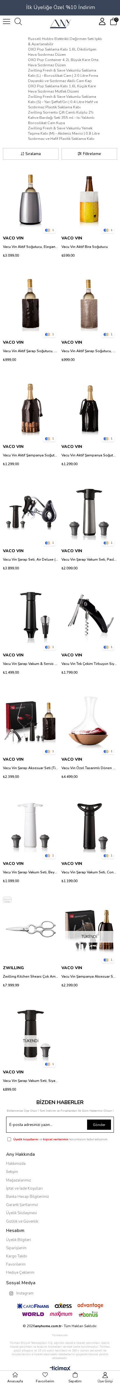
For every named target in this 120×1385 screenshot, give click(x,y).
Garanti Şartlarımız (22, 1204)
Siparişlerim (16, 1248)
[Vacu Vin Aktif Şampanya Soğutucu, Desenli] (31, 408)
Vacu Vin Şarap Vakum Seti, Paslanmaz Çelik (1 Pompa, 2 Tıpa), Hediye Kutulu (89, 559)
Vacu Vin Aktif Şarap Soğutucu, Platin (89, 351)
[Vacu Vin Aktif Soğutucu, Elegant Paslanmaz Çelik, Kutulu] (31, 199)
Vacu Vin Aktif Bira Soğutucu (84, 246)
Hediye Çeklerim (20, 1272)
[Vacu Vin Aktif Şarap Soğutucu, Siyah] (31, 303)
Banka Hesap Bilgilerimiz (27, 1196)
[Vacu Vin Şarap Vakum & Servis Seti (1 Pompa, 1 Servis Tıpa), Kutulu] (31, 616)
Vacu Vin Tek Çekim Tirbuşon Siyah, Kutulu (89, 663)
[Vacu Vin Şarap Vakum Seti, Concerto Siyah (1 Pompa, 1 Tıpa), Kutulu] (89, 825)
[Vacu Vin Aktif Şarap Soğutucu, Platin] (89, 303)
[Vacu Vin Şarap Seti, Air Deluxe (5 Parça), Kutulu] (31, 512)
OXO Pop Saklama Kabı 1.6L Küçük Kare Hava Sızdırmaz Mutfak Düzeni (62, 89)
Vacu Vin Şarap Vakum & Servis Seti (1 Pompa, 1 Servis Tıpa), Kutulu (31, 663)
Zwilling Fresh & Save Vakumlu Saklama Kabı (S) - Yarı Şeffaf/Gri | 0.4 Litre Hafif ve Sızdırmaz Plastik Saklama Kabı (63, 102)
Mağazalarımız (18, 1180)
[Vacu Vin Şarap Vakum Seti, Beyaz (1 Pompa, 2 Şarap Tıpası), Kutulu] (31, 825)
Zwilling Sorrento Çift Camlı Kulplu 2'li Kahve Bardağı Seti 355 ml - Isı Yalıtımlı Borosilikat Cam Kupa (61, 118)
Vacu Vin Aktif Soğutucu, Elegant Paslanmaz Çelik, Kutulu (31, 246)
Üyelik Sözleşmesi (21, 1213)
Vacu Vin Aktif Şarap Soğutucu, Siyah (31, 351)
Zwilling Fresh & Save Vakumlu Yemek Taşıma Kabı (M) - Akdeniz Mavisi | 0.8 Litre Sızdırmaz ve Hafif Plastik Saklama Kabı (64, 133)
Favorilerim (16, 1264)
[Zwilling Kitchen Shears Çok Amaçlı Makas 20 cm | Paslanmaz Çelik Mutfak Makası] (31, 929)
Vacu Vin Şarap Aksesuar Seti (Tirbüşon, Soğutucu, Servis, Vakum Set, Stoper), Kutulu (31, 768)
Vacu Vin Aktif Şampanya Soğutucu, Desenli (31, 455)
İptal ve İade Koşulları (24, 1188)
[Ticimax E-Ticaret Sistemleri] (60, 1369)
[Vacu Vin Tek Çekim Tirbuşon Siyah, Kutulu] (89, 616)
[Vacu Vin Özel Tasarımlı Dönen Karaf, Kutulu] (89, 720)
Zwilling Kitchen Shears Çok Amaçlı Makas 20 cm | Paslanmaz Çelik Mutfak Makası (31, 976)
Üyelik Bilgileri (18, 1239)
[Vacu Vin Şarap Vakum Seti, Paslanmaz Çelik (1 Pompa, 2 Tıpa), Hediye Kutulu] (89, 512)
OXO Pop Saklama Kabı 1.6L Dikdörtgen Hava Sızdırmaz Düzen (62, 52)
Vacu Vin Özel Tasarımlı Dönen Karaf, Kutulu (89, 768)
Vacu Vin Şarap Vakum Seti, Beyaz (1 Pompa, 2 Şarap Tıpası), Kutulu (31, 872)
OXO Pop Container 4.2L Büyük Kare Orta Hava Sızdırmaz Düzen (63, 62)
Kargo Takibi (16, 1256)
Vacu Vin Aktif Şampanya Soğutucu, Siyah (89, 455)
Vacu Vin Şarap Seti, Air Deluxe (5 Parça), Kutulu (31, 559)
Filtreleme (92, 154)
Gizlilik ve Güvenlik (22, 1221)
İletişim (12, 1171)
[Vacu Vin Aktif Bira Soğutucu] (89, 199)
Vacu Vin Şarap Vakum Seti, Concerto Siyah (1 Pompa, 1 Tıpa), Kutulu (89, 872)
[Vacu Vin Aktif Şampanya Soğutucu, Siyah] (89, 408)
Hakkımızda (16, 1163)
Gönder (99, 1124)
